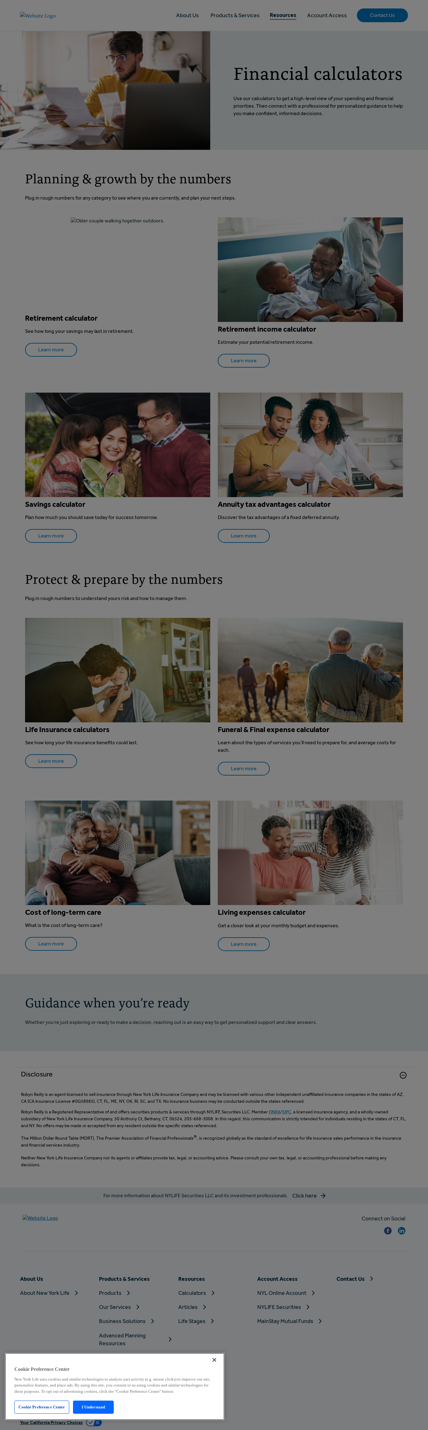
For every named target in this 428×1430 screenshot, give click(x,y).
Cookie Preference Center (41, 1407)
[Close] (214, 1360)
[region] (114, 1386)
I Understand (93, 1407)
